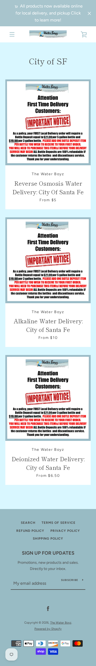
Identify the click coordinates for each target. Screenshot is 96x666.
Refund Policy (30, 531)
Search (28, 523)
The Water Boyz (60, 622)
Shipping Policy (48, 538)
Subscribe (69, 580)
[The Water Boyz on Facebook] (48, 608)
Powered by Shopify (48, 629)
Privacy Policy (65, 531)
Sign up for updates (48, 553)
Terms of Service (58, 523)
